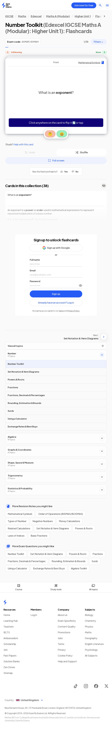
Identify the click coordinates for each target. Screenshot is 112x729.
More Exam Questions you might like (33, 546)
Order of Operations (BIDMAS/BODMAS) (60, 513)
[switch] (80, 285)
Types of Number (17, 521)
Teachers (9, 626)
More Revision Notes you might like (32, 506)
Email (33, 270)
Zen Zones (9, 667)
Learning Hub (11, 620)
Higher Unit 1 (83, 16)
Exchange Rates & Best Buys (49, 568)
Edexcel (36, 16)
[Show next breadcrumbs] (104, 16)
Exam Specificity (67, 620)
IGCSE (9, 16)
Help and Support (67, 661)
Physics (89, 626)
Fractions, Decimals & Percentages (27, 561)
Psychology (91, 649)
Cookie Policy (65, 655)
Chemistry (90, 620)
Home (7, 614)
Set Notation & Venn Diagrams (52, 528)
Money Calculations (69, 521)
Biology (89, 614)
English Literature (94, 643)
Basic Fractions (39, 535)
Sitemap (8, 672)
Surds (95, 561)
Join (6, 649)
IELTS (7, 632)
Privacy (62, 649)
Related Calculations (19, 528)
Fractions (98, 553)
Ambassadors (11, 638)
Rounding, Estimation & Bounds (68, 561)
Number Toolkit (16, 553)
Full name (35, 259)
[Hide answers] (104, 186)
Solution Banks (12, 661)
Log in (34, 614)
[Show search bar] (100, 5)
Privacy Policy (73, 311)
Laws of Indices (16, 535)
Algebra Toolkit (79, 568)
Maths (22, 16)
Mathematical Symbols (20, 513)
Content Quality (66, 626)
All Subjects (91, 655)
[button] (56, 96)
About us (62, 614)
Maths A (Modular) (58, 16)
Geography (91, 638)
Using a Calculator (17, 568)
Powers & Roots (84, 528)
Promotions (64, 632)
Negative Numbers (43, 521)
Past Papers (10, 655)
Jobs (60, 638)
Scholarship (10, 643)
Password (35, 281)
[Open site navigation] (107, 5)
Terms (61, 311)
